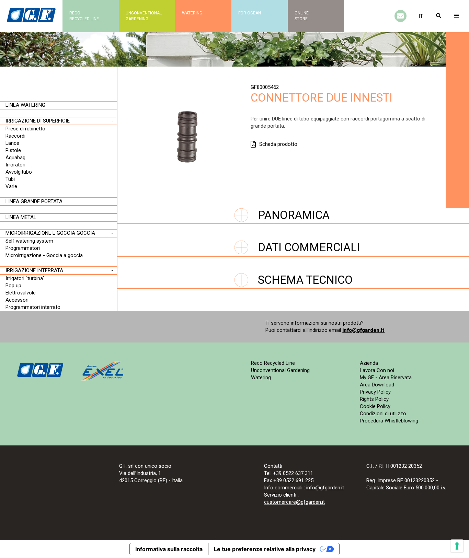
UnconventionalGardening (144, 16)
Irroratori (15, 165)
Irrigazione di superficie (37, 121)
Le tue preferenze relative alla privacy (265, 549)
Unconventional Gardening (280, 370)
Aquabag (15, 157)
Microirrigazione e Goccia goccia (50, 233)
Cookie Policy (375, 406)
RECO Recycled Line (84, 16)
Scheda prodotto (278, 144)
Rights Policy (374, 399)
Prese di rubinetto (25, 129)
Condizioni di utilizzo (383, 413)
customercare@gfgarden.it (294, 502)
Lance (12, 143)
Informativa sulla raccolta (169, 549)
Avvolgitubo (18, 172)
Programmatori (22, 248)
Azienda (369, 363)
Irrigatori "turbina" (25, 278)
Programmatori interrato (32, 307)
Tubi (10, 179)
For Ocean (249, 13)
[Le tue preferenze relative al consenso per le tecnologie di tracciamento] (457, 546)
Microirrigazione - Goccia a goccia (44, 255)
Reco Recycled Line (273, 363)
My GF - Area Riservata (386, 377)
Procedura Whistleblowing (389, 421)
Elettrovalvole (20, 293)
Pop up (13, 285)
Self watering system (29, 241)
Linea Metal (20, 217)
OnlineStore (302, 16)
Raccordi (15, 136)
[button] (420, 16)
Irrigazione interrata (34, 270)
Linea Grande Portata (33, 201)
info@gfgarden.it (363, 330)
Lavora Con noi (377, 370)
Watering (192, 13)
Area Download (377, 385)
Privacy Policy (375, 392)
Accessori (16, 300)
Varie (11, 186)
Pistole (13, 150)
